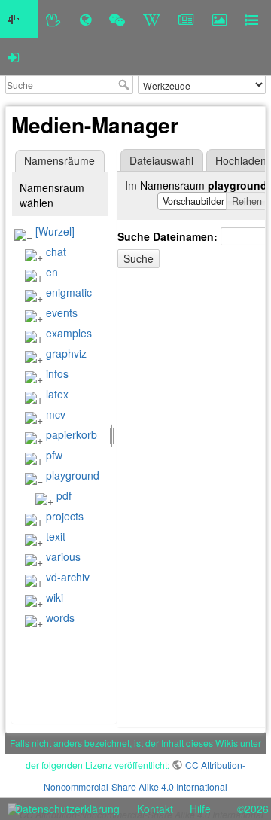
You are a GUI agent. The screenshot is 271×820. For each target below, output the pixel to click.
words (60, 617)
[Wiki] (152, 19)
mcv (55, 414)
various (63, 556)
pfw (54, 454)
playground (72, 475)
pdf (64, 495)
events (62, 312)
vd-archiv (68, 576)
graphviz (66, 353)
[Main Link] (19, 19)
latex (57, 393)
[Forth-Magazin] (186, 19)
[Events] (117, 19)
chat (56, 251)
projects (65, 515)
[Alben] (219, 19)
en (52, 271)
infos (57, 373)
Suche (125, 84)
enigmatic (69, 292)
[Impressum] (251, 19)
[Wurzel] (55, 231)
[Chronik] (85, 19)
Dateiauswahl (161, 160)
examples (69, 332)
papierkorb (71, 434)
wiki (54, 597)
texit (55, 536)
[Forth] (53, 19)
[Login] (13, 56)
